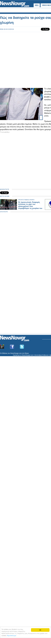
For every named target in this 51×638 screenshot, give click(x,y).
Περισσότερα (11, 635)
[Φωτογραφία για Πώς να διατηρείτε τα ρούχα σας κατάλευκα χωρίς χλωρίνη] (41, 115)
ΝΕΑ (36, 5)
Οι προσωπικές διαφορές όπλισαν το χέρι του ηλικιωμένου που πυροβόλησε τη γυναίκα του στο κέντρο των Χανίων (30, 206)
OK (40, 630)
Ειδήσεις (4, 353)
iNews (27, 353)
